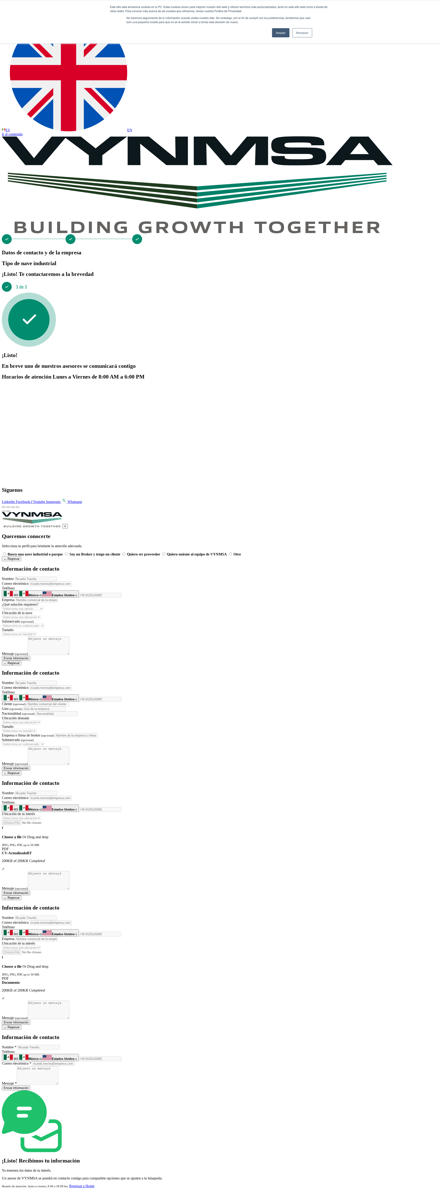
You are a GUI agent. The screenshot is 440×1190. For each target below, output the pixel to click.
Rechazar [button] (302, 33)
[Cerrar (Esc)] (17, 507)
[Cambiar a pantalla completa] (8, 507)
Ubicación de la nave (17, 613)
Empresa (8, 600)
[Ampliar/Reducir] (4, 507)
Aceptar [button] (281, 33)
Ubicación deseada (15, 718)
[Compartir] (13, 507)
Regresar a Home (81, 1186)
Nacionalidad (18, 713)
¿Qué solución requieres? (20, 604)
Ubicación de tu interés (18, 814)
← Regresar (11, 559)
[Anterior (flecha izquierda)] (4, 511)
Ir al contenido (12, 134)
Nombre (8, 579)
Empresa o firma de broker (28, 735)
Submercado (18, 621)
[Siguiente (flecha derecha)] (8, 511)
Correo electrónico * (16, 1063)
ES (8, 130)
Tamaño (8, 630)
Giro (12, 709)
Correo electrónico (15, 583)
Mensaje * (9, 1083)
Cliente (14, 704)
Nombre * (9, 1047)
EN (129, 130)
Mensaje (15, 654)
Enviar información (16, 658)
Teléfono (8, 588)
